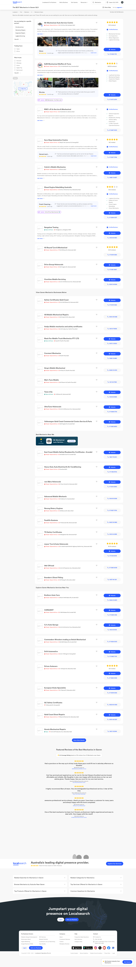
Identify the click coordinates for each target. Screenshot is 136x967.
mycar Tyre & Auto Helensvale (79, 794)
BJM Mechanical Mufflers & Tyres (79, 768)
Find (21, 12)
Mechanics (26, 12)
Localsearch (15, 12)
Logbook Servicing (20, 36)
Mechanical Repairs (20, 30)
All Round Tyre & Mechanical (79, 805)
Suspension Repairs (20, 33)
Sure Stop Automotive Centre (79, 782)
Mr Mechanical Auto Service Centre (79, 817)
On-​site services (20, 27)
